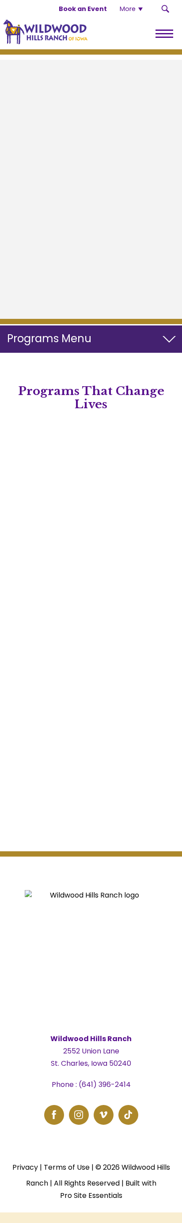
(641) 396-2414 (105, 1084)
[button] (165, 9)
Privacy (25, 1167)
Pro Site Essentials (91, 1195)
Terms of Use (67, 1167)
